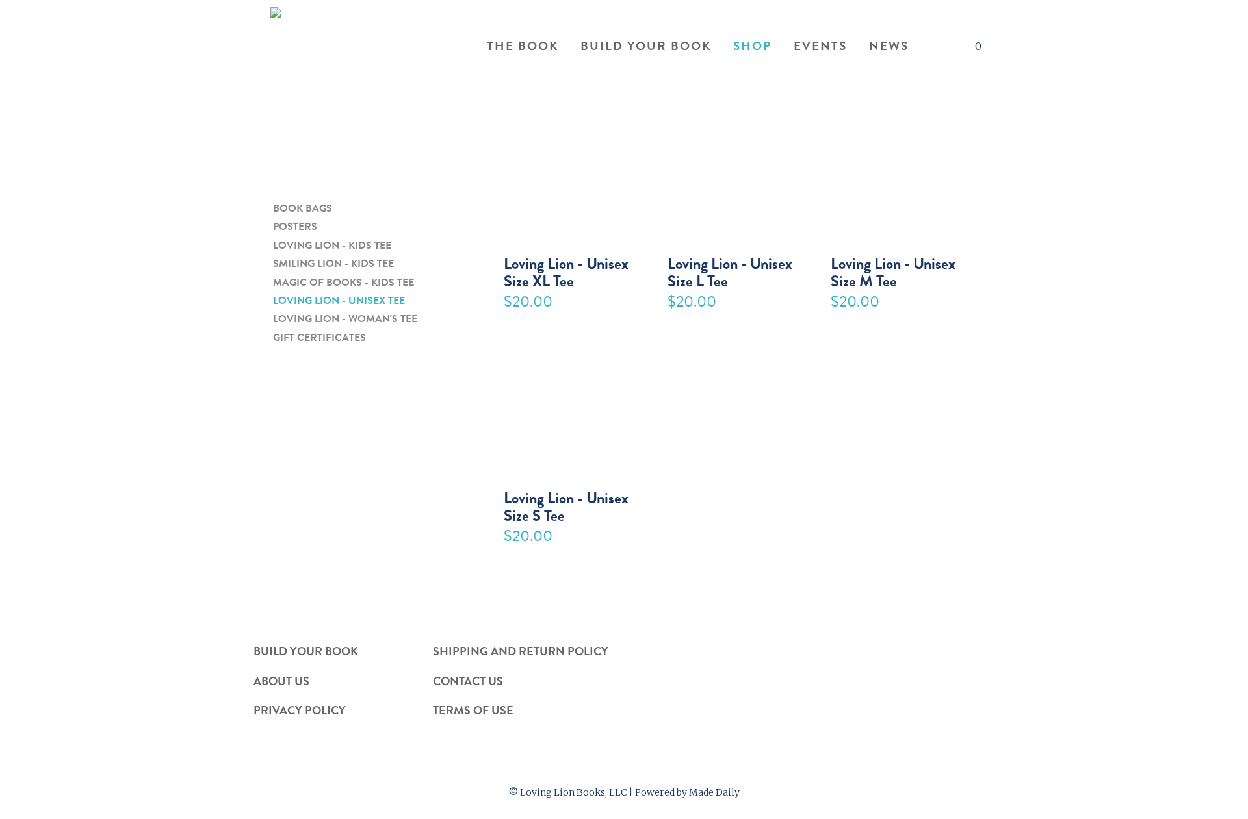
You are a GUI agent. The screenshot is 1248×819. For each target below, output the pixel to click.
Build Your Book (645, 46)
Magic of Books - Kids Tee (343, 282)
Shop (752, 46)
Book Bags (302, 208)
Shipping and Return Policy (520, 650)
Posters (295, 227)
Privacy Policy (300, 709)
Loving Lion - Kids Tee (332, 245)
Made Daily (714, 792)
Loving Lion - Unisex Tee (339, 301)
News (889, 46)
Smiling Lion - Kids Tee (333, 264)
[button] (932, 47)
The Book (522, 46)
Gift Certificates (319, 338)
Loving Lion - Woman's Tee (345, 319)
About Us (281, 680)
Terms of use (473, 709)
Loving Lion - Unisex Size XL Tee (566, 271)
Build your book (306, 650)
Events (820, 46)
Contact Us (468, 680)
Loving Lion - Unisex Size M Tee (893, 271)
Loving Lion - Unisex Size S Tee (566, 505)
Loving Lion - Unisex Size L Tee (730, 271)
